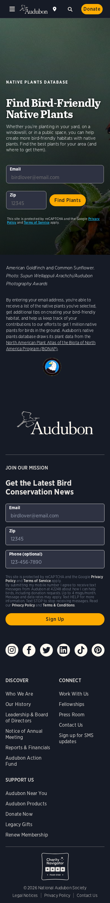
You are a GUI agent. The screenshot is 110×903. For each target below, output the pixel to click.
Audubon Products (26, 804)
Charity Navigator (55, 863)
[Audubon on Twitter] (46, 650)
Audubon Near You (26, 793)
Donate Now (19, 814)
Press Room (72, 715)
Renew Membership (27, 835)
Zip (13, 195)
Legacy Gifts (19, 824)
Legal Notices (25, 895)
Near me (55, 9)
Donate (92, 9)
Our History (18, 704)
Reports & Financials (28, 747)
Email (15, 169)
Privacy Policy (57, 895)
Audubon (33, 9)
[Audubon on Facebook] (29, 650)
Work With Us (74, 694)
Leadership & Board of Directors (27, 718)
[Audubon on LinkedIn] (63, 650)
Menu (12, 9)
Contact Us (71, 725)
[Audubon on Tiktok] (81, 650)
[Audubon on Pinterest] (98, 650)
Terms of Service (37, 222)
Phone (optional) (25, 554)
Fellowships (72, 704)
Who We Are (19, 694)
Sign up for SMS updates (76, 738)
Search (70, 8)
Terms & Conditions (59, 605)
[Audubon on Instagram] (12, 650)
